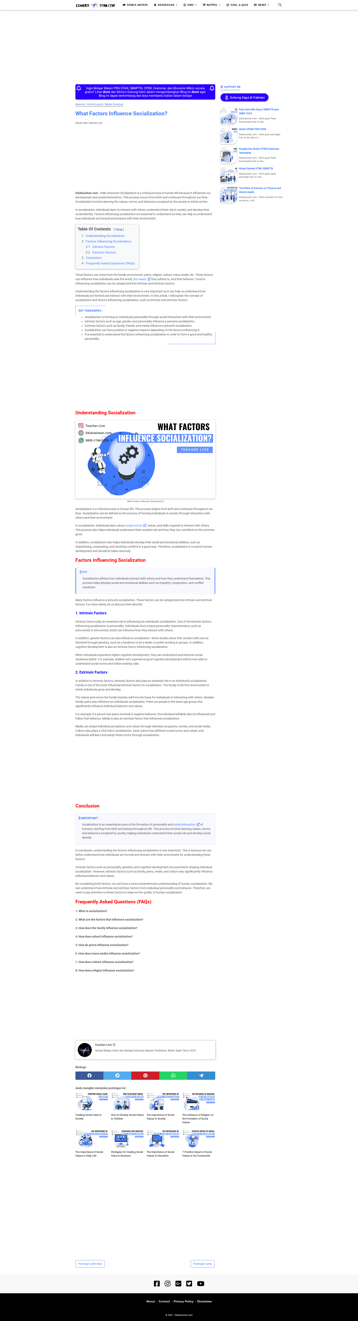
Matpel (212, 5)
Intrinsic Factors (103, 247)
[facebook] (89, 1076)
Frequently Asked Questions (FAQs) (110, 263)
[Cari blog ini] (280, 4)
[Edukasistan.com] (95, 5)
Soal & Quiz (239, 5)
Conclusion (94, 258)
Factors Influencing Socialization (108, 241)
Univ (190, 5)
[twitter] (117, 1076)
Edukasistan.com (184, 1315)
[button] (79, 225)
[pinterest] (145, 1076)
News (262, 5)
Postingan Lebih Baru (90, 1263)
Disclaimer (204, 1301)
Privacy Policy (184, 1301)
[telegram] (201, 1076)
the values (139, 279)
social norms (134, 525)
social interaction (184, 824)
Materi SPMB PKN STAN (252, 129)
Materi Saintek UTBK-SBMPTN (256, 168)
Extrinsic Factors (104, 252)
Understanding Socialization (105, 236)
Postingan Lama (202, 1263)
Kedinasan (166, 5)
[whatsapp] (173, 1076)
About (150, 1301)
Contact (164, 1301)
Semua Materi (137, 5)
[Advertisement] (179, 46)
